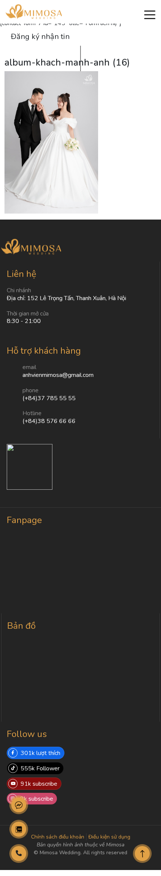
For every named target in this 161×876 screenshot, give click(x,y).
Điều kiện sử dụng (109, 836)
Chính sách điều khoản (57, 836)
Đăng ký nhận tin (40, 36)
